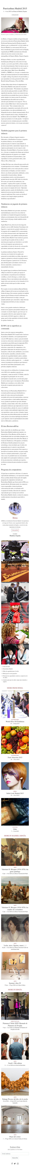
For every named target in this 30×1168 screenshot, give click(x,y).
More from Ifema (15, 688)
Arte (15, 867)
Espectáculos (15, 1021)
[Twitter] (14, 1163)
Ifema (15, 517)
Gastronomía (15, 719)
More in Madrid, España (15, 836)
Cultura (15, 827)
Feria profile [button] (15, 530)
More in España (15, 989)
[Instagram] (17, 1163)
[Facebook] (12, 1163)
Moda (15, 791)
